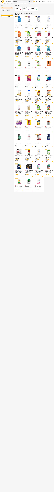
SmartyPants (41, 52)
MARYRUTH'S (51, 96)
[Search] (34, 1)
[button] (38, 1)
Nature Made (41, 96)
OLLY (42, 37)
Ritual (22, 96)
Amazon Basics (31, 52)
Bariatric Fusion (41, 185)
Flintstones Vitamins (51, 111)
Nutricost (32, 96)
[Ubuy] (2, 1)
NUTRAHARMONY (31, 170)
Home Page (2, 3)
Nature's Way (21, 170)
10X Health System (21, 155)
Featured (51, 13)
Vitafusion (31, 37)
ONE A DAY (21, 37)
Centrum (32, 67)
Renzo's (22, 126)
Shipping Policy (3, 11)
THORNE (42, 155)
